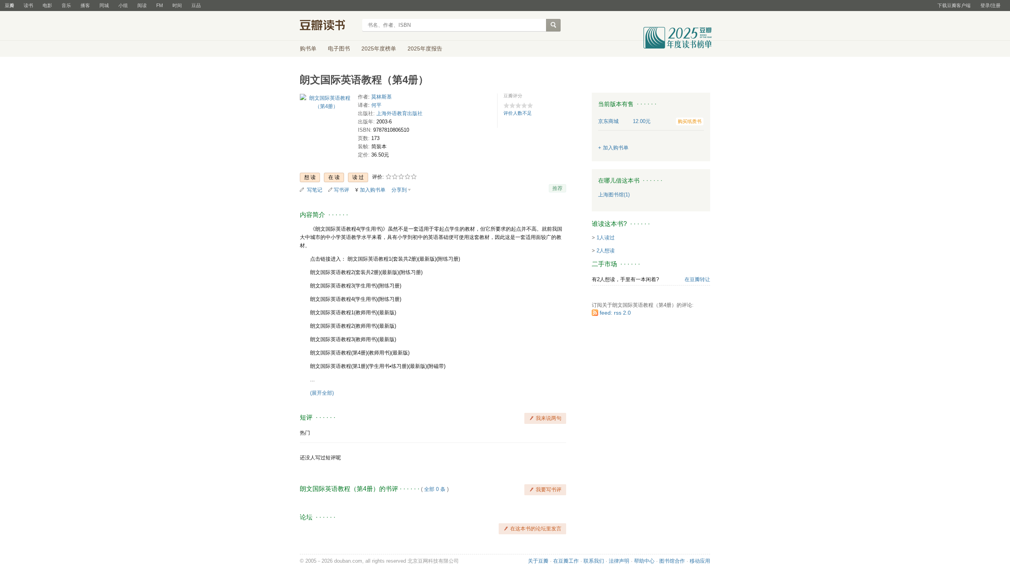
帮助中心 (644, 561)
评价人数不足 (517, 113)
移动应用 (700, 561)
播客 (85, 5)
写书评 (341, 190)
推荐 (557, 188)
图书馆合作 (672, 561)
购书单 (308, 48)
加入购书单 (372, 190)
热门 (305, 433)
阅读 (142, 5)
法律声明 (619, 561)
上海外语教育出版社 (399, 113)
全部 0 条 (434, 489)
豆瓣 (9, 5)
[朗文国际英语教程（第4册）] (326, 104)
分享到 (399, 190)
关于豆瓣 (538, 561)
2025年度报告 (425, 48)
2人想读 (606, 251)
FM (159, 5)
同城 (104, 5)
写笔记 (314, 190)
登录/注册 (990, 5)
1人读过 (606, 238)
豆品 (196, 5)
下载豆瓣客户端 (954, 5)
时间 (177, 5)
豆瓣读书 (328, 26)
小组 (123, 5)
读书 (28, 5)
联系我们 (594, 561)
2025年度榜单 (378, 48)
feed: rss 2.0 (615, 313)
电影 (47, 5)
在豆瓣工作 (566, 561)
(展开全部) (322, 393)
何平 (376, 105)
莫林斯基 (381, 97)
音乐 (66, 5)
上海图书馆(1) (614, 195)
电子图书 (339, 48)
